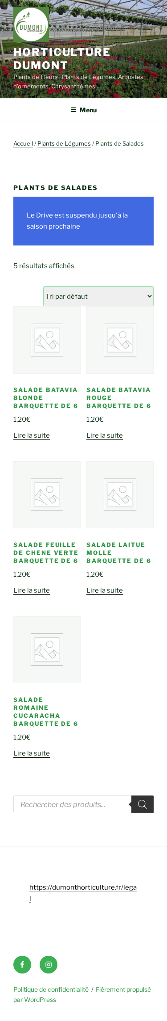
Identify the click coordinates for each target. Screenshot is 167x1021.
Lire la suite (31, 435)
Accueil (23, 143)
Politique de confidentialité (51, 989)
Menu (88, 110)
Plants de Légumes (64, 143)
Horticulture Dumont (62, 59)
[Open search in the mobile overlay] (83, 804)
